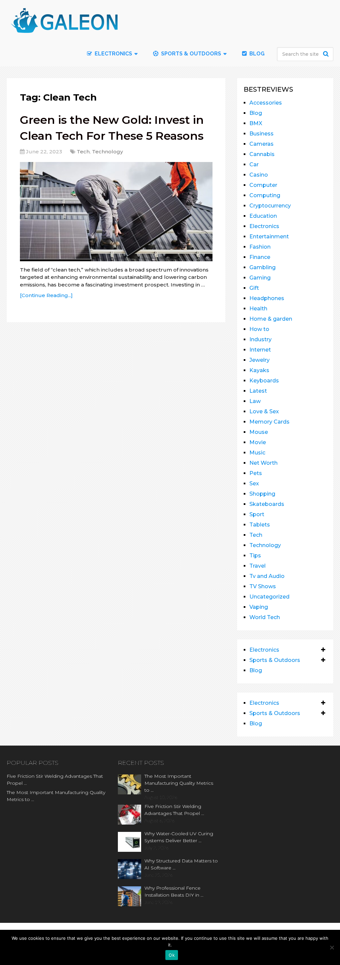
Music (257, 452)
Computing (264, 195)
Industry (260, 339)
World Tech (264, 617)
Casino (258, 175)
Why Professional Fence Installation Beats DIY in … (174, 891)
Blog (256, 53)
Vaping (258, 607)
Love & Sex (264, 411)
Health (258, 308)
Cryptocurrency (270, 205)
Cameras (261, 144)
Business (261, 133)
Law (255, 401)
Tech (83, 151)
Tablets (259, 525)
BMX (255, 123)
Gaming (260, 278)
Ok (172, 955)
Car (254, 164)
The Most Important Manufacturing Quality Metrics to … (56, 795)
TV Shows (262, 586)
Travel (257, 566)
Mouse (258, 432)
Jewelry (259, 360)
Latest (258, 391)
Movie (257, 442)
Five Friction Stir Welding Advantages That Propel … (55, 779)
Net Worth (263, 463)
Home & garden (270, 319)
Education (263, 216)
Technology (107, 151)
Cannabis (262, 154)
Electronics (264, 226)
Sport (256, 514)
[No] (331, 947)
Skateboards (266, 504)
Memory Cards (269, 422)
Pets (255, 473)
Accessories (265, 103)
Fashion (260, 247)
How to (259, 329)
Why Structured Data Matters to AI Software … (181, 864)
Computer (263, 185)
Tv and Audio (267, 576)
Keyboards (264, 380)
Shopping (262, 494)
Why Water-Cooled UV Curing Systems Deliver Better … (178, 837)
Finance (259, 257)
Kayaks (259, 370)
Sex (254, 483)
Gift (254, 288)
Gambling (262, 267)
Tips (255, 555)
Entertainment (269, 236)
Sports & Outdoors (190, 53)
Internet (260, 350)
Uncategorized (269, 597)
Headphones (266, 298)
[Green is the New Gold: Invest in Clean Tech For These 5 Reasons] (116, 211)
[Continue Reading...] (46, 295)
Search (326, 53)
